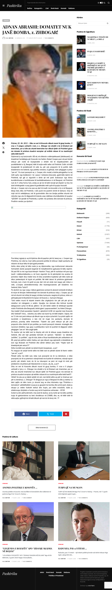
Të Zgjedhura (81, 259)
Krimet (79, 230)
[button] (3, 5)
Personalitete (81, 251)
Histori (79, 226)
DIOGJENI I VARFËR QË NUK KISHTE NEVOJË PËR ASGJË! (98, 97)
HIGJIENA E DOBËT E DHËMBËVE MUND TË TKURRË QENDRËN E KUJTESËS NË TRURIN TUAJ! (96, 67)
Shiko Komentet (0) (42, 427)
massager (80, 186)
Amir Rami (91, 585)
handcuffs (80, 196)
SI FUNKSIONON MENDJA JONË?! (97, 83)
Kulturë (79, 234)
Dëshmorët (80, 213)
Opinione (6, 20)
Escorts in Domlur (83, 161)
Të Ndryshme (81, 255)
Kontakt (59, 572)
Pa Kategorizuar (82, 247)
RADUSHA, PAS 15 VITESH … (72, 548)
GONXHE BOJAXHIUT (96, 117)
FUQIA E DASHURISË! (96, 51)
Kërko (107, 23)
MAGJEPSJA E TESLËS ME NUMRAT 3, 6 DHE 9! (97, 38)
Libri (78, 238)
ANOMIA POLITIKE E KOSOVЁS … (96, 130)
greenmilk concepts (83, 169)
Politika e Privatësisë (56, 575)
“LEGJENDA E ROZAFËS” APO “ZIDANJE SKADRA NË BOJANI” (27, 550)
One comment (27, 497)
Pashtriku (14, 5)
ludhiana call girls (82, 177)
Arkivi (42, 572)
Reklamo (67, 572)
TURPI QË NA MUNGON (97, 144)
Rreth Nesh (50, 572)
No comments (49, 38)
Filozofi (79, 222)
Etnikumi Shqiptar (83, 217)
